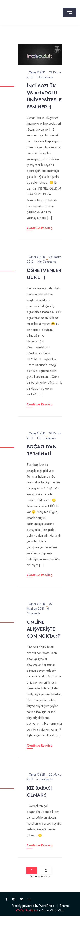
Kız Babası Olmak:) (39, 791)
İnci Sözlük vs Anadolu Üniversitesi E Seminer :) (44, 96)
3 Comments (44, 779)
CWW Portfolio (26, 910)
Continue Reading (40, 228)
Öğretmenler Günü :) (44, 274)
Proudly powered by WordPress (32, 906)
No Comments (46, 261)
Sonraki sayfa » (40, 876)
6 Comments (38, 610)
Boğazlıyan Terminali (42, 450)
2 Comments (45, 77)
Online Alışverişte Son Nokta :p (43, 629)
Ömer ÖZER (37, 72)
